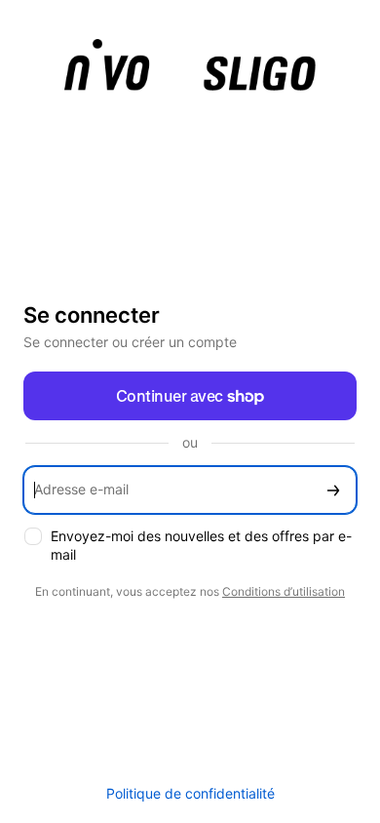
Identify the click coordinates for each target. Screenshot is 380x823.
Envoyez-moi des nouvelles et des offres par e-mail (201, 545)
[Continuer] (333, 490)
